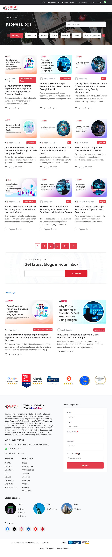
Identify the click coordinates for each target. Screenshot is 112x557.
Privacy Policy (51, 548)
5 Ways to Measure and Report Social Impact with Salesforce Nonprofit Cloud (20, 209)
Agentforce (31, 35)
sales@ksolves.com (16, 453)
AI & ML (7, 463)
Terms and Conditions (64, 548)
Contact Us (27, 491)
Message (70, 441)
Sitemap (42, 548)
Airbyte (43, 35)
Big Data (8, 466)
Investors (26, 480)
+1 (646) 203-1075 (82, 2)
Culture (25, 484)
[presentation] (8, 35)
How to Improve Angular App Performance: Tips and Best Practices (89, 209)
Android (65, 35)
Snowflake (9, 484)
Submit (85, 465)
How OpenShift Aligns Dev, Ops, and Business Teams (88, 149)
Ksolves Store (27, 466)
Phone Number (72, 432)
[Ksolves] (10, 8)
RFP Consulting (11, 487)
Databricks (9, 480)
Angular (76, 35)
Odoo (7, 473)
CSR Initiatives (28, 470)
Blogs (24, 463)
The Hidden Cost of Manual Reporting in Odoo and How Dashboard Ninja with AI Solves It (56, 211)
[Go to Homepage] (7, 529)
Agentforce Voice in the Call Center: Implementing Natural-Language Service (21, 150)
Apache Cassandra (92, 35)
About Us (26, 477)
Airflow (54, 35)
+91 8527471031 (15, 449)
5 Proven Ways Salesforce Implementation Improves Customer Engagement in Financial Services (18, 90)
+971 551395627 (96, 2)
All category (16, 35)
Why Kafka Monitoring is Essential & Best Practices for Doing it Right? (55, 86)
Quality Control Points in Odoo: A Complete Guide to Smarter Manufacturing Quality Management (91, 88)
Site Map (25, 473)
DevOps (8, 477)
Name (69, 413)
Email (69, 422)
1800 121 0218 (69, 2)
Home (8, 17)
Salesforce (9, 470)
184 (65, 246)
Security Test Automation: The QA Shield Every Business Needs (56, 150)
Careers (25, 487)
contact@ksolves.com (52, 2)
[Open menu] (108, 8)
